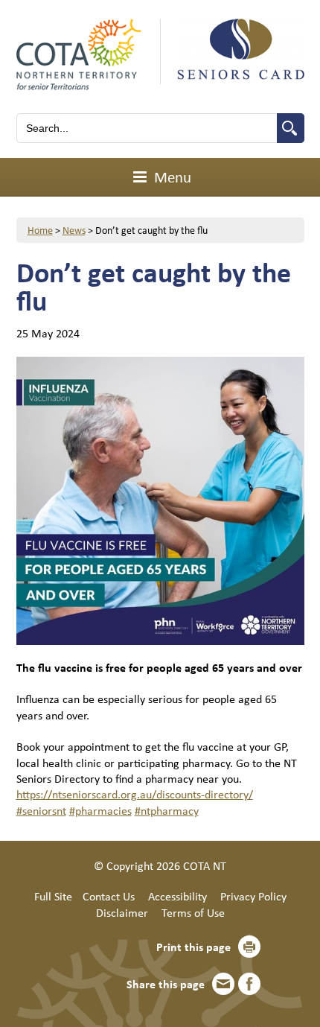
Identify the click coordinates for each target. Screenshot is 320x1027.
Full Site (53, 896)
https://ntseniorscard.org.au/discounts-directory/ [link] (134, 794)
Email (223, 984)
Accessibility (177, 896)
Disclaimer (122, 912)
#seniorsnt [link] (41, 810)
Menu (170, 176)
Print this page (193, 946)
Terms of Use (193, 912)
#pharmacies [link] (100, 810)
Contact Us (109, 896)
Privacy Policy (253, 896)
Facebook (249, 984)
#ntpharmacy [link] (167, 810)
